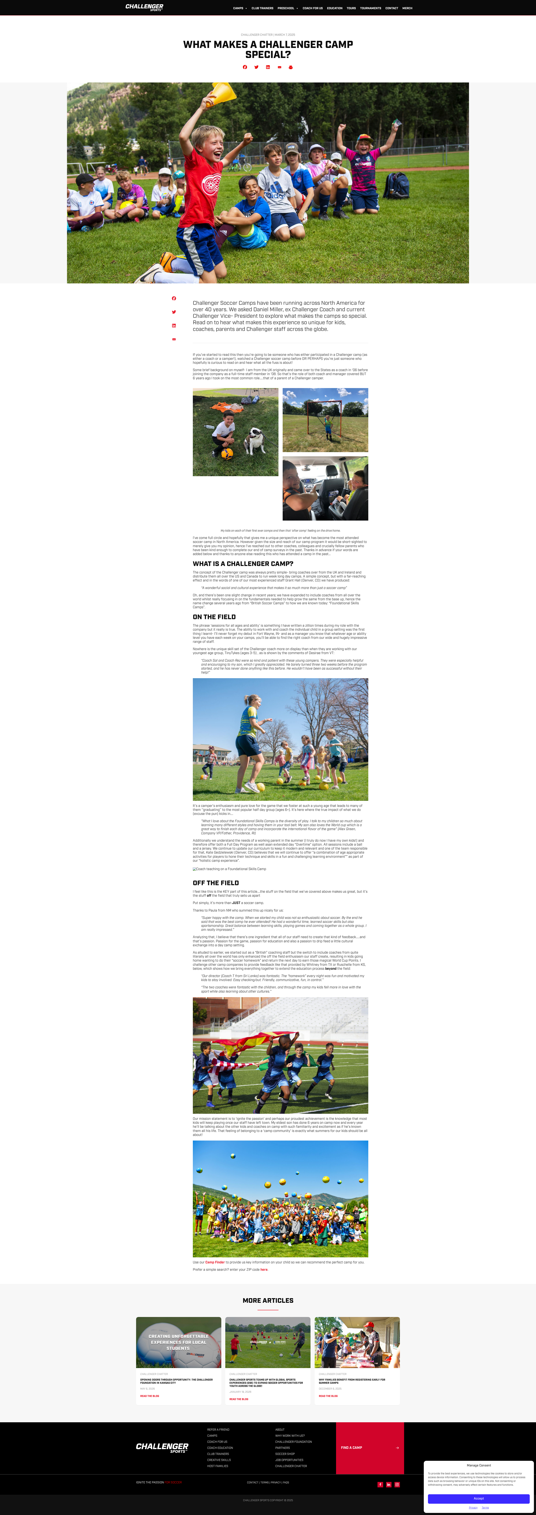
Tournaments (370, 8)
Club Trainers (262, 8)
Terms (485, 1508)
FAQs (286, 1483)
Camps (238, 8)
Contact (391, 8)
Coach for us (313, 8)
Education (335, 8)
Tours (351, 8)
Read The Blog (149, 1396)
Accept (479, 1498)
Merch (407, 8)
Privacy (473, 1508)
